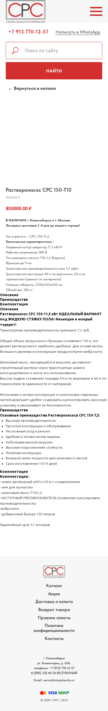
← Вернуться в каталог (32, 88)
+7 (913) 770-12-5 (61, 668)
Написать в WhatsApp (78, 32)
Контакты (54, 638)
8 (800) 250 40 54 (43, 673)
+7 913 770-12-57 (28, 32)
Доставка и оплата (54, 601)
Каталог (54, 585)
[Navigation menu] (96, 11)
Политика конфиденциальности (54, 628)
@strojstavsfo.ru (62, 680)
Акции (54, 593)
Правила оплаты (54, 617)
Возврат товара (54, 609)
